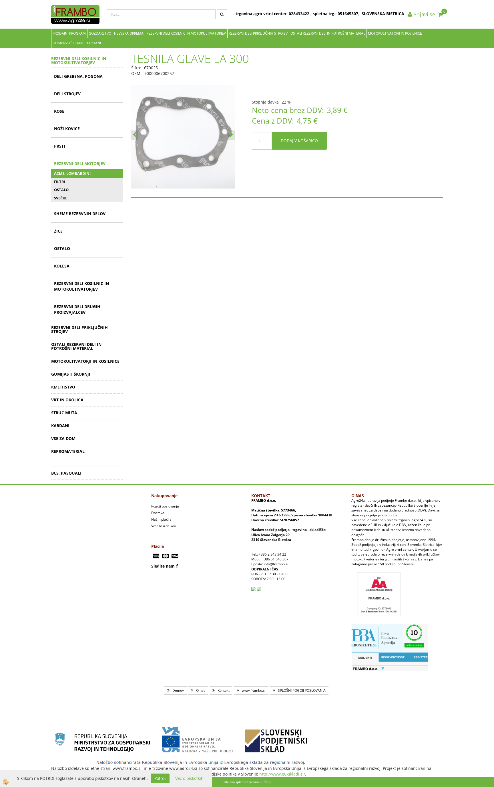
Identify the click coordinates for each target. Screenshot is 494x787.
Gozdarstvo (100, 33)
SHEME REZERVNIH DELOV (79, 213)
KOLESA (61, 266)
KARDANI (93, 43)
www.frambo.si (254, 690)
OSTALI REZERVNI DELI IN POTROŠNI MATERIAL (327, 33)
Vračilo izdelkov (163, 526)
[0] (440, 14)
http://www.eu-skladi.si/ (282, 774)
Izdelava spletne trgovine (241, 782)
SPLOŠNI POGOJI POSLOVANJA (302, 690)
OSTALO (61, 189)
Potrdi (160, 778)
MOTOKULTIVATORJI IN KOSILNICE (395, 33)
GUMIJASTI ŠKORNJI (68, 43)
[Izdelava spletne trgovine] (266, 782)
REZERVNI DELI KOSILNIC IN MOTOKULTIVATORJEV (186, 33)
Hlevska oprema (129, 33)
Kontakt (224, 690)
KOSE (59, 111)
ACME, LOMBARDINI (72, 173)
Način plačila (161, 519)
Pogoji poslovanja (165, 506)
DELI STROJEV (67, 93)
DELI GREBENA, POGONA (78, 76)
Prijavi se (423, 14)
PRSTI (59, 146)
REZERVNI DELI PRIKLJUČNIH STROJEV (258, 33)
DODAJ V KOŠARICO (299, 140)
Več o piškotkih (189, 778)
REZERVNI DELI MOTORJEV (79, 163)
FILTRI (59, 181)
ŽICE (58, 231)
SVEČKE (60, 198)
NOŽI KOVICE (67, 128)
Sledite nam (163, 566)
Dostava (157, 512)
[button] (231, 135)
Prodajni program (69, 33)
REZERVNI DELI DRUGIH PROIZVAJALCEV (77, 309)
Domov (178, 690)
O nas (200, 690)
